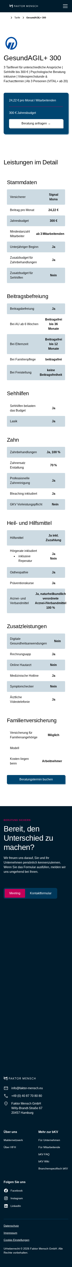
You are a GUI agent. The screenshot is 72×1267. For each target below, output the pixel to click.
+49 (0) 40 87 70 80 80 (26, 1095)
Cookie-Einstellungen (16, 1239)
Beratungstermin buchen (36, 779)
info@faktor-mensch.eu (27, 1088)
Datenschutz (11, 1225)
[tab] (15, 893)
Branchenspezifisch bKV (53, 1168)
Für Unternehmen (49, 1140)
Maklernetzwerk (13, 1140)
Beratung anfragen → (36, 123)
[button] (64, 6)
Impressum (10, 1232)
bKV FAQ (44, 1154)
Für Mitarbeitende (49, 1147)
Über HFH (10, 1147)
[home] (23, 6)
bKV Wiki (43, 1161)
